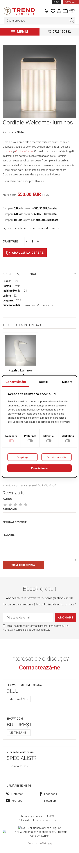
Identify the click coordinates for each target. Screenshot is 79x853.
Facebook (50, 794)
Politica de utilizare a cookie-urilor (37, 820)
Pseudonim (10, 509)
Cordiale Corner (24, 151)
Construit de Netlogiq (40, 843)
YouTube (16, 800)
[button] (71, 2)
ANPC (50, 816)
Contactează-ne (39, 667)
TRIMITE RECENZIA (23, 565)
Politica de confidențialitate (34, 629)
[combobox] (39, 20)
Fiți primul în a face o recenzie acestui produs (31, 228)
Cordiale (7, 151)
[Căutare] (71, 20)
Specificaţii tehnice (20, 274)
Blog (56, 2)
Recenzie (8, 534)
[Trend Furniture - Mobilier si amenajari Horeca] (19, 11)
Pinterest (17, 794)
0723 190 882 (62, 31)
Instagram (50, 800)
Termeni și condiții (31, 816)
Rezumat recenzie (14, 522)
